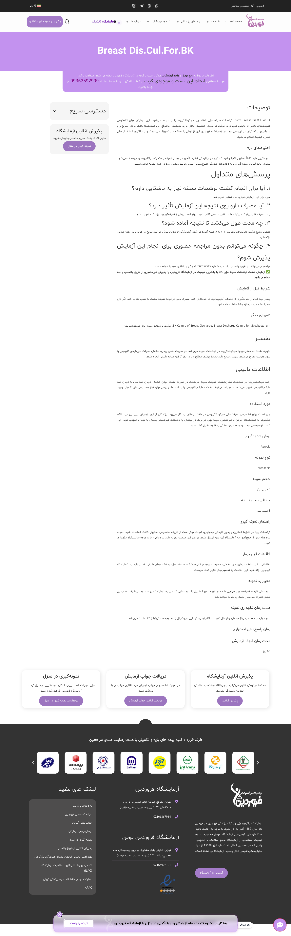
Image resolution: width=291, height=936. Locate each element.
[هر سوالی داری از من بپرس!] (279, 924)
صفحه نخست (233, 22)
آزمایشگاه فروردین (211, 131)
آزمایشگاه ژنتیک (104, 21)
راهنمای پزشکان (190, 22)
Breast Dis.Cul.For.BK (256, 120)
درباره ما (136, 22)
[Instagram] (149, 6)
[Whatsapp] (157, 6)
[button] (54, 111)
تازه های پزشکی (160, 22)
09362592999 (84, 81)
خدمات (215, 22)
